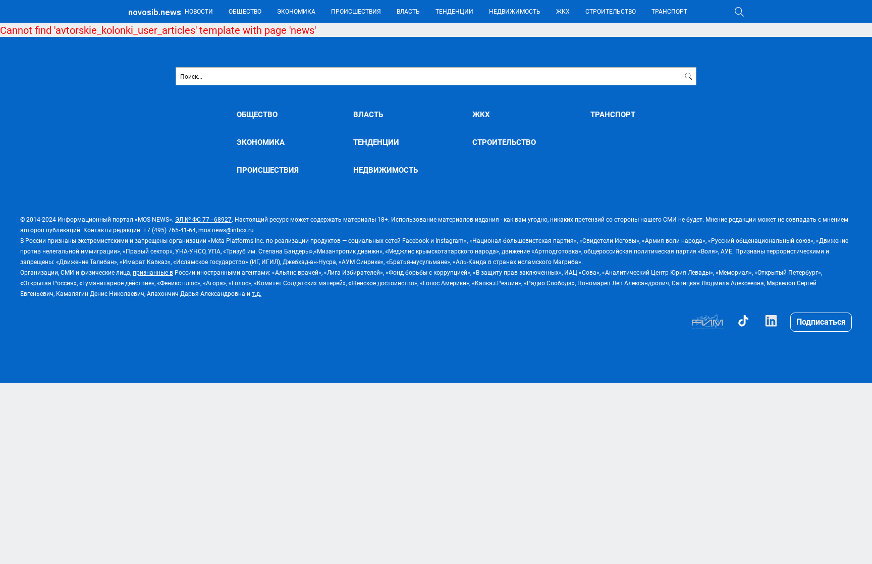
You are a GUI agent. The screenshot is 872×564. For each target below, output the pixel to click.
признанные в (153, 272)
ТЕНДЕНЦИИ (454, 11)
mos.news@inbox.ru (226, 230)
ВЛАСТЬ (408, 11)
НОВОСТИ (199, 11)
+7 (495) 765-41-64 (169, 230)
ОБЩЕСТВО (245, 11)
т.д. (256, 293)
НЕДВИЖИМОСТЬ (514, 11)
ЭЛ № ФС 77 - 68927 (203, 219)
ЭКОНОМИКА (296, 11)
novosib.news (154, 12)
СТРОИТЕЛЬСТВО (610, 11)
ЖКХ (563, 11)
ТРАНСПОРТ (669, 11)
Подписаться (821, 321)
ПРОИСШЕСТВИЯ (356, 11)
